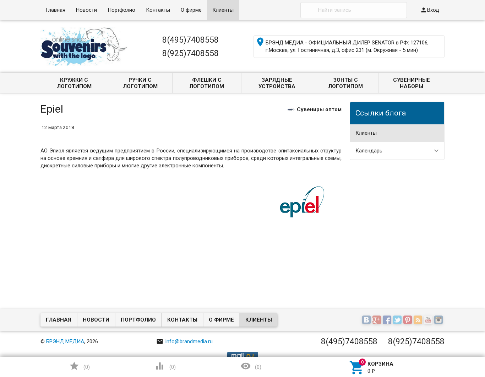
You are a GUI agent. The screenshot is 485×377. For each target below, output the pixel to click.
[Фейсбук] (388, 320)
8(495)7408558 (190, 40)
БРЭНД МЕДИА (65, 341)
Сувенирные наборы (411, 83)
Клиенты (223, 10)
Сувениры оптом (319, 109)
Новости (86, 10)
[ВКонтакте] (367, 320)
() (79, 366)
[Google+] (377, 320)
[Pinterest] (408, 320)
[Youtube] (429, 320)
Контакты (158, 10)
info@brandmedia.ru (184, 341)
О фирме (191, 10)
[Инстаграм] (439, 320)
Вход (429, 10)
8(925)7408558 (190, 53)
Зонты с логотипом (345, 83)
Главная (55, 10)
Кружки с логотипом (74, 83)
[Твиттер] (398, 320)
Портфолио (121, 10)
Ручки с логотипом (140, 83)
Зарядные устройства (276, 83)
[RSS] (419, 320)
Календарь (368, 150)
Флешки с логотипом (206, 83)
